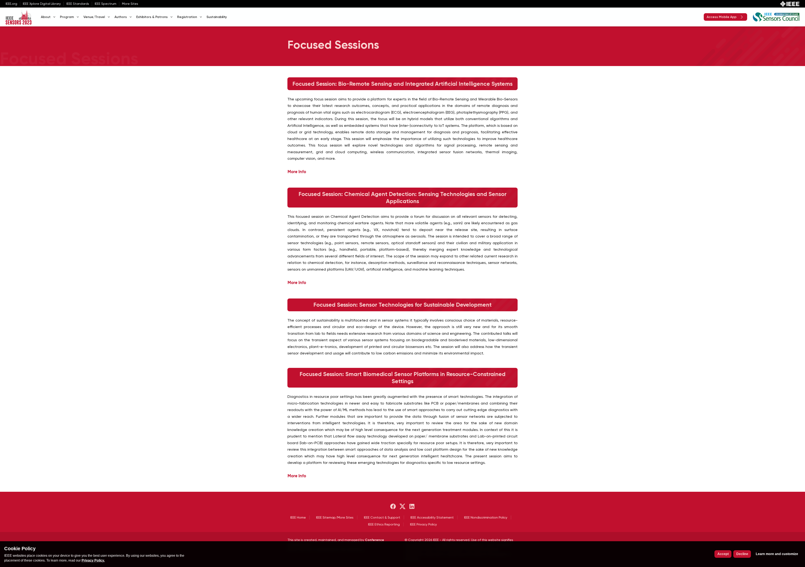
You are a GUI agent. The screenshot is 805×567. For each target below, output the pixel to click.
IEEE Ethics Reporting (384, 524)
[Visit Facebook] (393, 506)
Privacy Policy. (93, 560)
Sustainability (216, 17)
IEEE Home (298, 517)
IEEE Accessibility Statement (432, 517)
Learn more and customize (777, 554)
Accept (723, 554)
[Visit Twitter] (402, 506)
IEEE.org (11, 4)
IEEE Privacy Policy (423, 524)
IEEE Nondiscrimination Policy (485, 517)
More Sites (130, 4)
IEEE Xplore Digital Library (42, 4)
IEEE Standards (77, 4)
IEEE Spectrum (105, 4)
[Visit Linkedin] (412, 506)
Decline (742, 554)
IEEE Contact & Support (382, 517)
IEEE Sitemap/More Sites (334, 517)
